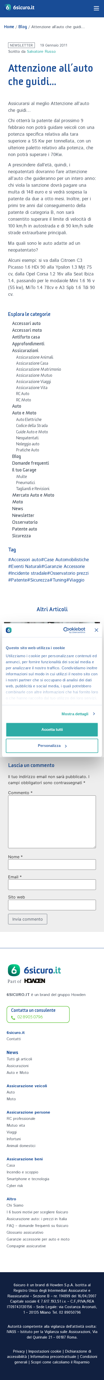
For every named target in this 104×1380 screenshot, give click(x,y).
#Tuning (57, 580)
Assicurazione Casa (32, 364)
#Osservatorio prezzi (68, 573)
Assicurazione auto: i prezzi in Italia (37, 1219)
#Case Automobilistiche (65, 560)
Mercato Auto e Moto (33, 496)
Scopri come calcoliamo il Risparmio (60, 1362)
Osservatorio (25, 523)
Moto (17, 503)
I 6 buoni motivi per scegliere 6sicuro (37, 1212)
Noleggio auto (27, 445)
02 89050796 (70, 1312)
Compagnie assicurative (26, 1246)
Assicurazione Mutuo (34, 376)
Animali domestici (21, 1146)
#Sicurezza (38, 580)
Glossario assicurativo (25, 1232)
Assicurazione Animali (34, 358)
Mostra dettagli (75, 714)
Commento (20, 793)
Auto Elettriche (29, 420)
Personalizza (49, 745)
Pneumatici (25, 484)
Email (15, 877)
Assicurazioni (25, 351)
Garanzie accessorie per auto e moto (38, 1239)
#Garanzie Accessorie (63, 566)
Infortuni (14, 1139)
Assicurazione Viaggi (33, 382)
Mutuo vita (16, 1125)
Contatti (14, 1039)
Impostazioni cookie (45, 1351)
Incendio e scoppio (22, 1172)
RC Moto (23, 401)
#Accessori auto (24, 560)
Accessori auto (26, 324)
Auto (16, 407)
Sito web (16, 897)
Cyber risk (15, 1185)
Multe (21, 477)
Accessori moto (27, 331)
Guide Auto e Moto (32, 433)
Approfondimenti (28, 345)
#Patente (17, 580)
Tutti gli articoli (19, 1059)
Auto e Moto (24, 414)
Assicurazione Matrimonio (38, 370)
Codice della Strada (32, 426)
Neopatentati (27, 439)
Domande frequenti (30, 464)
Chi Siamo (15, 1205)
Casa (11, 1165)
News (17, 509)
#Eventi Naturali (24, 566)
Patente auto (24, 530)
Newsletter (21, 45)
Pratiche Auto (27, 451)
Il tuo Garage (24, 471)
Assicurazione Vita (31, 389)
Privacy (19, 1351)
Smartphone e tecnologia (28, 1179)
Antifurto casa (26, 338)
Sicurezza (21, 537)
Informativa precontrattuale (53, 1356)
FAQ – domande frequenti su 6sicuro (37, 1225)
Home (9, 28)
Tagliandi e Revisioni (32, 490)
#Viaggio (75, 580)
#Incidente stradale (27, 573)
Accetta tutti (52, 729)
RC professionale (21, 1118)
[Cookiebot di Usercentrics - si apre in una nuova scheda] (64, 630)
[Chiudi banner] (96, 630)
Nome (15, 857)
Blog (22, 28)
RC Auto (22, 395)
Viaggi (12, 1132)
